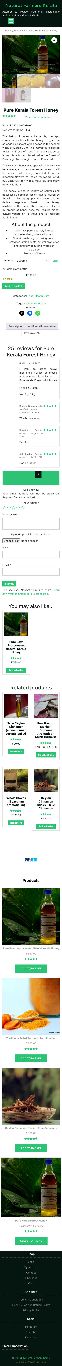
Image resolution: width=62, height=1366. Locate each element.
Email (6, 565)
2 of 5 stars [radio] (9, 508)
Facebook (31, 1337)
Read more (16, 751)
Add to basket (13, 286)
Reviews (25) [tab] (32, 333)
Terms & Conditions (31, 1299)
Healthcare (30, 303)
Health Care (42, 295)
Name (6, 547)
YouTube (31, 1332)
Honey (42, 303)
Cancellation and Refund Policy (31, 1305)
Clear (55, 261)
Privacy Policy (31, 1310)
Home (8, 30)
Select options (46, 755)
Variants (8, 260)
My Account (31, 1267)
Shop (16, 30)
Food (24, 30)
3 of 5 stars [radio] (13, 508)
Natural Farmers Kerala (31, 5)
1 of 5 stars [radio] (4, 508)
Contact (31, 1272)
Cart (31, 1283)
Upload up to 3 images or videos (31, 534)
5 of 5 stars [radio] (23, 508)
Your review (10, 514)
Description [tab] (16, 326)
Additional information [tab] (42, 326)
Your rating (31, 502)
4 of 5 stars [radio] (18, 508)
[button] (54, 40)
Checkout (31, 1278)
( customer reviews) (38, 117)
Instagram (31, 1326)
